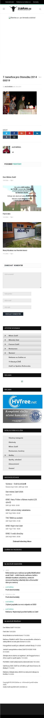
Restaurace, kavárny (16, 451)
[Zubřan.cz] (22, 9)
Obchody (12, 442)
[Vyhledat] (40, 9)
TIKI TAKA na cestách (14, 518)
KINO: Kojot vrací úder (14, 526)
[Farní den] (22, 198)
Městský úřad (14, 340)
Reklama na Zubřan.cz (23, 2)
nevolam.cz (23, 687)
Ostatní (11, 468)
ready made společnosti (11, 687)
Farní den (6, 214)
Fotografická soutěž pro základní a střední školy (18, 645)
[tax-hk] (22, 422)
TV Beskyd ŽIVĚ (15, 362)
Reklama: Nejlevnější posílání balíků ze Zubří (22, 612)
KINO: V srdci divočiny (14, 534)
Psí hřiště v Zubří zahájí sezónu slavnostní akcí (18, 662)
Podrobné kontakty (12, 590)
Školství (12, 353)
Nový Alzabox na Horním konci (15, 250)
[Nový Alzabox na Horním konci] (22, 235)
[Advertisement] (22, 45)
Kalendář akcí (9, 2)
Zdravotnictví (14, 464)
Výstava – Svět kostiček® (16, 484)
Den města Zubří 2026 (14, 492)
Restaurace (13, 349)
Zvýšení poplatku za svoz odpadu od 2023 (21, 604)
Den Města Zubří (9, 177)
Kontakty (36, 2)
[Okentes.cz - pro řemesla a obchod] (22, 381)
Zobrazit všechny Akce (22, 541)
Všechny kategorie (16, 438)
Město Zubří (13, 336)
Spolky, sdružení (15, 460)
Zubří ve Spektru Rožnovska (19, 366)
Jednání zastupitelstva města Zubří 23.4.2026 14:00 (19, 649)
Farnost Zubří (14, 344)
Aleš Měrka (8, 86)
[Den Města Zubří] (22, 172)
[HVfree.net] (22, 408)
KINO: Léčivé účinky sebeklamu (18, 510)
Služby (11, 455)
